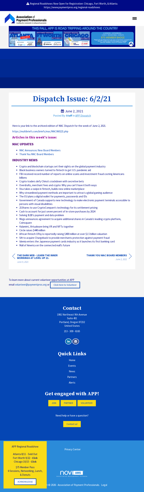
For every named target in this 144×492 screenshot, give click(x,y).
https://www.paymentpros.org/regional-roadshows (72, 7)
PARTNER (68, 403)
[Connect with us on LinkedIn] (68, 341)
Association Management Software (72, 476)
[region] (109, 257)
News (72, 371)
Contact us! (72, 424)
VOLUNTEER (87, 403)
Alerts (72, 382)
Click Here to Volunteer (65, 284)
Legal (104, 485)
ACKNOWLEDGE (25, 481)
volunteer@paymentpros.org (31, 284)
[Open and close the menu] (94, 18)
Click (35, 458)
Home (72, 360)
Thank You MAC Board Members (36, 154)
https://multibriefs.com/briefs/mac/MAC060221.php (40, 131)
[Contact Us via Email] (75, 341)
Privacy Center (72, 449)
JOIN (54, 403)
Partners (72, 377)
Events (72, 365)
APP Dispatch (83, 115)
